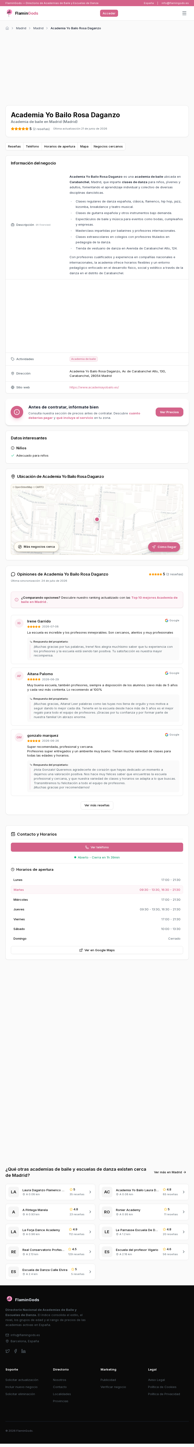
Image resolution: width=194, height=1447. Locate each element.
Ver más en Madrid (168, 1172)
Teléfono (32, 146)
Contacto (60, 1387)
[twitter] (7, 1351)
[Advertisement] (97, 67)
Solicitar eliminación (20, 1394)
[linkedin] (23, 1351)
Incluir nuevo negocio (21, 1387)
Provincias (60, 1401)
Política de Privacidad (164, 1394)
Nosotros (59, 1380)
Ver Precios (169, 412)
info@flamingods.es (175, 3)
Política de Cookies (162, 1387)
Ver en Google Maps (99, 950)
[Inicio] (7, 28)
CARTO (39, 487)
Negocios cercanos (108, 146)
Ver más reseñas (97, 805)
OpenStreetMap (23, 487)
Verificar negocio (113, 1387)
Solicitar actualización (21, 1380)
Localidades (62, 1394)
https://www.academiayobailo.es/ (94, 387)
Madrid (21, 28)
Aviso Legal (156, 1380)
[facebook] (15, 1351)
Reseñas (14, 146)
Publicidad (108, 1380)
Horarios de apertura (59, 146)
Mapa (84, 146)
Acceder (109, 13)
